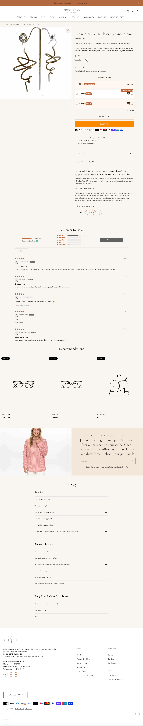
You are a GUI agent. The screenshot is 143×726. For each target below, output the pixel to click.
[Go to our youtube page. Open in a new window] (16, 674)
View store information (87, 143)
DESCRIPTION (83, 153)
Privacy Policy (81, 671)
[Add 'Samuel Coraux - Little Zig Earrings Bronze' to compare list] (86, 60)
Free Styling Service (115, 679)
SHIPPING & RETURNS (86, 162)
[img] (19, 259)
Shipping (87, 71)
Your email (84, 461)
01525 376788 (14, 664)
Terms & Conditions (83, 659)
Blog (109, 667)
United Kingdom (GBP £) (14, 695)
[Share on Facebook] (93, 212)
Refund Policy (81, 667)
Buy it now (104, 124)
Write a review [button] (111, 240)
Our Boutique (112, 663)
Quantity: (78, 56)
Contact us (111, 655)
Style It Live (112, 675)
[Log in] (127, 11)
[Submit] (132, 461)
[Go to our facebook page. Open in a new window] (5, 674)
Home (6, 24)
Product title (6, 414)
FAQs (110, 671)
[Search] (133, 11)
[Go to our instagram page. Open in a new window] (11, 674)
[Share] (87, 212)
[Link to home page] (10, 640)
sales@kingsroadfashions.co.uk (16, 666)
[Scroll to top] (137, 714)
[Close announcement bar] (138, 3)
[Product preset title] (24, 385)
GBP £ (6, 11)
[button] (61, 235)
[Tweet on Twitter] (100, 212)
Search (79, 655)
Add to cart (104, 117)
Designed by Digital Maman (23, 709)
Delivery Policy (82, 663)
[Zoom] (68, 30)
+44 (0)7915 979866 (20, 669)
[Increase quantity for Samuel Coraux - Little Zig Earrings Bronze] (79, 59)
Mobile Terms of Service (85, 675)
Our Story (111, 659)
